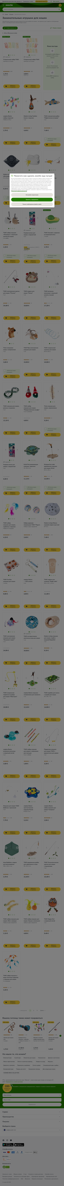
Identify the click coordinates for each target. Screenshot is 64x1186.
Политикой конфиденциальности (19, 191)
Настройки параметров (32, 195)
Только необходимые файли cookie (32, 204)
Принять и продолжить (32, 199)
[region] (32, 190)
